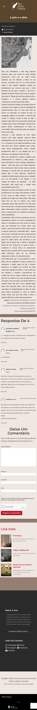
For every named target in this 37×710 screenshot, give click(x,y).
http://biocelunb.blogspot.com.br (22, 300)
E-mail (4, 480)
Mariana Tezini (11, 369)
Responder (4, 342)
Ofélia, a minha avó (21, 550)
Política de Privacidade (24, 684)
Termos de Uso (9, 684)
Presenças (17, 536)
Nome (4, 471)
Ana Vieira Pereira (12, 350)
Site (2, 488)
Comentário (6, 446)
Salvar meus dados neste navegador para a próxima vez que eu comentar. (17, 499)
